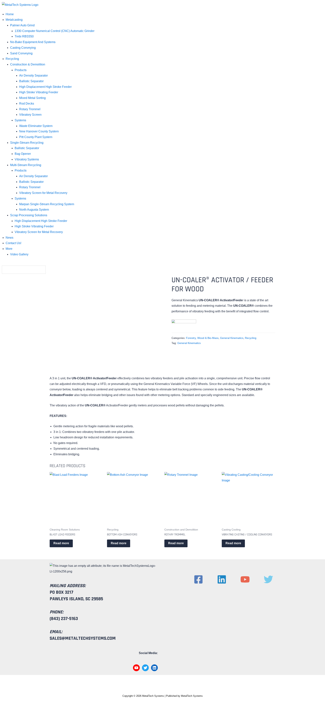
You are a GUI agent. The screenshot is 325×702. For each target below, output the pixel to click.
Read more (61, 543)
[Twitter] (268, 579)
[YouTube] (245, 579)
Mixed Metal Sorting (32, 97)
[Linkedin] (222, 579)
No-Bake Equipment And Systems (32, 42)
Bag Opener (23, 153)
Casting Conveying (23, 47)
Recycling (12, 58)
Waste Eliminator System (35, 125)
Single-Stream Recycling (26, 142)
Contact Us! (13, 243)
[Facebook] (198, 579)
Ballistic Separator (31, 81)
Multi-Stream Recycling (25, 165)
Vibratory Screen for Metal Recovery (43, 192)
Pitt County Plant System (35, 137)
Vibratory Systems (27, 159)
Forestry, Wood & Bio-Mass (202, 337)
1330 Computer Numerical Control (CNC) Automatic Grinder (54, 31)
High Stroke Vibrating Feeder (38, 92)
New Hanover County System (39, 131)
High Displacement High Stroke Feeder (45, 86)
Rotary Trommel (29, 109)
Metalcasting (14, 19)
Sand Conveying (21, 53)
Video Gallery (19, 254)
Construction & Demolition (27, 64)
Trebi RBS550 (24, 36)
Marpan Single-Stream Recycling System (46, 204)
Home (10, 14)
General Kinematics (231, 337)
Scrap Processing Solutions (28, 215)
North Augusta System (34, 209)
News (9, 237)
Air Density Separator (33, 75)
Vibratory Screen (30, 114)
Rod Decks (26, 103)
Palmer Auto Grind (22, 25)
